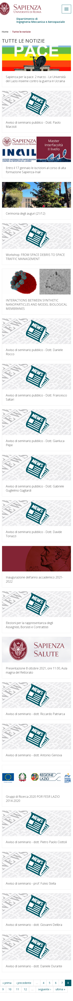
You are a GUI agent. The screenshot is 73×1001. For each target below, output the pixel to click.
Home (5, 31)
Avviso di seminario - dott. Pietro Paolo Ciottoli (36, 842)
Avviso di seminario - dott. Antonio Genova (34, 755)
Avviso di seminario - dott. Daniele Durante (34, 966)
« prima (6, 983)
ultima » (60, 989)
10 (9, 989)
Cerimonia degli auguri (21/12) (25, 213)
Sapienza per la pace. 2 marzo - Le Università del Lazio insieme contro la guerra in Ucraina (36, 79)
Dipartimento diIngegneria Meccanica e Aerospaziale (40, 20)
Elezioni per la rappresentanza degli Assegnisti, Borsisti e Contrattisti (29, 625)
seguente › (44, 989)
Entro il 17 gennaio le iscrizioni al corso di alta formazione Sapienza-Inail (36, 170)
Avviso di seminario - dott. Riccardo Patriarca (35, 714)
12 (25, 989)
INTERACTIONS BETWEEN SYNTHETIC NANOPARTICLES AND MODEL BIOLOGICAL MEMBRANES (36, 304)
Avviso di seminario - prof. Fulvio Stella (31, 883)
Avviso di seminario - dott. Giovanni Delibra (34, 925)
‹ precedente (23, 983)
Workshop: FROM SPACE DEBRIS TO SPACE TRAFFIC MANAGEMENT (35, 257)
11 (17, 989)
